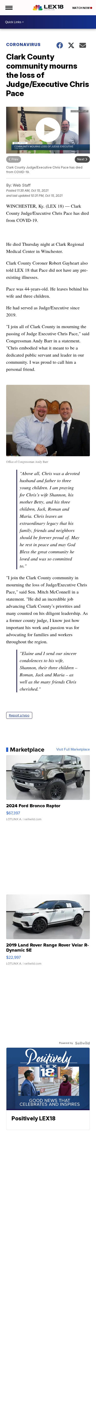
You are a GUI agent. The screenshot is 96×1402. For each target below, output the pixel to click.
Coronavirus (23, 44)
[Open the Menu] (8, 7)
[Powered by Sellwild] (82, 1043)
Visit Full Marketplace (73, 749)
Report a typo (19, 715)
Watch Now (81, 7)
